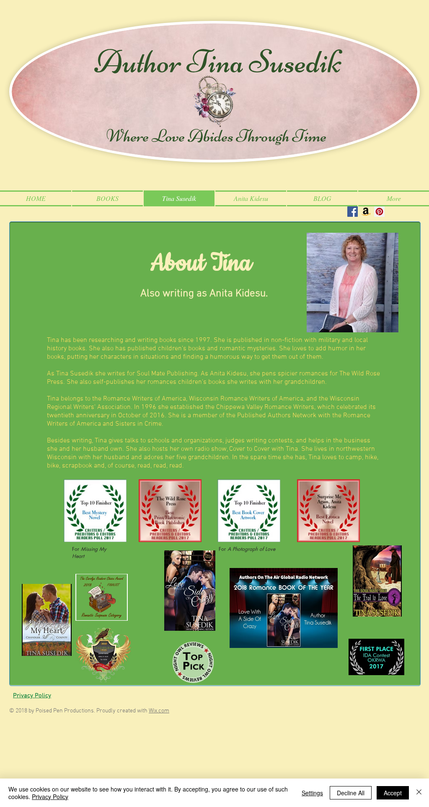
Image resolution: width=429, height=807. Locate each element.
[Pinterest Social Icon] (379, 211)
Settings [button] (312, 793)
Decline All (350, 793)
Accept (393, 793)
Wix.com (159, 710)
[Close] (419, 792)
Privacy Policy (50, 796)
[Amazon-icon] (366, 211)
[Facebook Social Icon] (352, 211)
